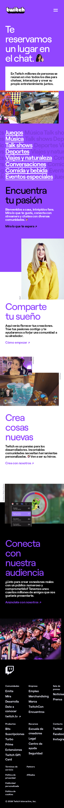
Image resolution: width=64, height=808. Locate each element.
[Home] (15, 13)
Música (14, 139)
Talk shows (18, 145)
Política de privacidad (10, 776)
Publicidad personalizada (12, 784)
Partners (31, 766)
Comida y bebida (26, 170)
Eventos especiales (29, 176)
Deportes (17, 151)
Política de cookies (10, 792)
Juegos (14, 132)
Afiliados (31, 774)
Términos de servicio (11, 768)
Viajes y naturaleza (28, 157)
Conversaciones (25, 164)
